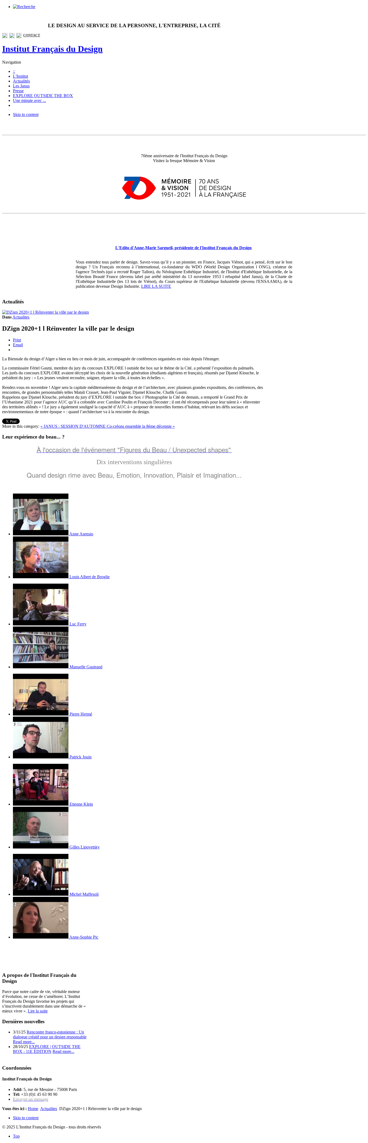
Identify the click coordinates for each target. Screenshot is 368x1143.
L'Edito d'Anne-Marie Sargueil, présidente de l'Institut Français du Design (183, 247)
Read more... (24, 1041)
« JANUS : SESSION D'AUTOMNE (73, 426)
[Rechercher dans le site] (24, 6)
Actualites (20, 317)
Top (16, 1136)
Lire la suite (38, 1011)
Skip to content (26, 114)
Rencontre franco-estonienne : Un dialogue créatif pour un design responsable (49, 1034)
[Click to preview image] (45, 312)
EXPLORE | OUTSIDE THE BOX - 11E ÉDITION (47, 1049)
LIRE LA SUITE (156, 286)
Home (33, 1108)
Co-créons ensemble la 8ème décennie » (141, 426)
